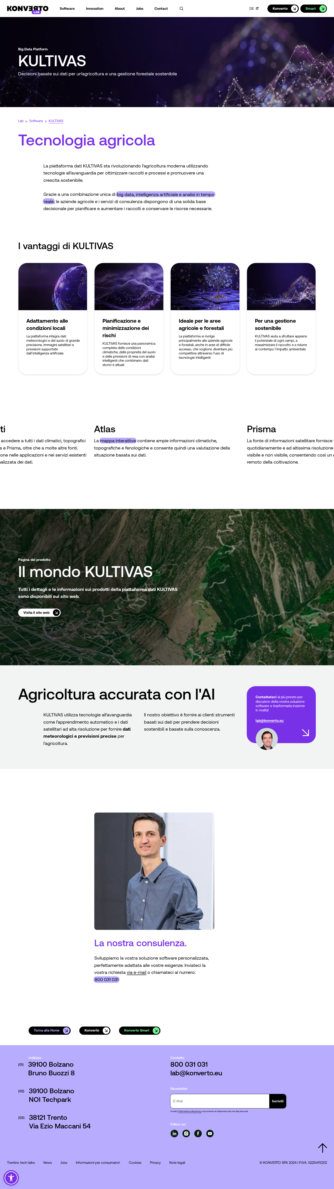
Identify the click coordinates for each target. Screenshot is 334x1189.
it (257, 8)
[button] (11, 1177)
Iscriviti (278, 1101)
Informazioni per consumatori (98, 1162)
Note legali (177, 1162)
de (251, 8)
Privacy (155, 1162)
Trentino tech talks (21, 1162)
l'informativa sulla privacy (189, 1111)
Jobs (63, 1162)
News (47, 1162)
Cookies (135, 1162)
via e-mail (136, 972)
